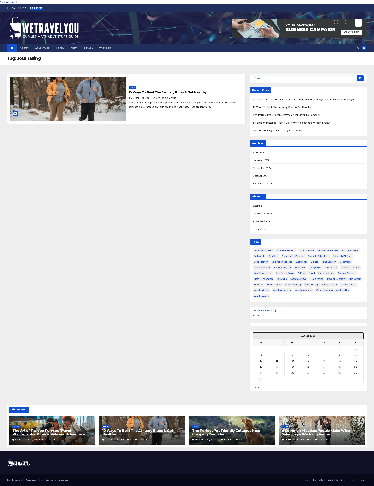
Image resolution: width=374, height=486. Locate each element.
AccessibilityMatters (263, 250)
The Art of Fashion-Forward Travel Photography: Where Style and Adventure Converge (303, 99)
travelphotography (336, 279)
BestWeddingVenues (328, 250)
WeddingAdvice (261, 290)
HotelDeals (300, 267)
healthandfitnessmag (264, 310)
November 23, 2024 (206, 440)
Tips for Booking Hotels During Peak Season (278, 130)
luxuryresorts (315, 267)
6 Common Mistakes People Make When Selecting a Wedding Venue (292, 122)
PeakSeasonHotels (263, 273)
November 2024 (262, 168)
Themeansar (62, 480)
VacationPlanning (293, 284)
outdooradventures (350, 267)
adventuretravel (306, 250)
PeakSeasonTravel (285, 273)
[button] (358, 48)
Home (305, 480)
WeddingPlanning (324, 290)
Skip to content (8, 2)
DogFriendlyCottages (282, 262)
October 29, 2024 (295, 440)
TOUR (73, 48)
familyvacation (329, 262)
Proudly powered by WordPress (22, 480)
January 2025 (261, 160)
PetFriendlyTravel (306, 273)
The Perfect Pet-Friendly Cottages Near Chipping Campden (286, 114)
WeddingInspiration (282, 290)
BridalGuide (259, 256)
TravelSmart (355, 279)
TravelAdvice (316, 279)
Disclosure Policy (262, 213)
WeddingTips (342, 290)
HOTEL (60, 48)
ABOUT (24, 48)
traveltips (258, 284)
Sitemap (257, 205)
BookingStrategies (350, 250)
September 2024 (262, 183)
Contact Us (259, 229)
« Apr (256, 387)
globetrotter (345, 262)
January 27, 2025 (141, 98)
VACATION (105, 48)
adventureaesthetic (285, 250)
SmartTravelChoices (263, 279)
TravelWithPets (274, 284)
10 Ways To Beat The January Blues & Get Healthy (167, 92)
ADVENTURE (42, 48)
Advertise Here (261, 221)
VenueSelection (329, 284)
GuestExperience (262, 267)
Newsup (49, 480)
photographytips (326, 273)
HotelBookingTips (282, 267)
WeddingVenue (261, 296)
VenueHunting (312, 284)
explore (314, 262)
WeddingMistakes (303, 290)
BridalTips (273, 256)
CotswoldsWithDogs (342, 256)
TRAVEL (88, 48)
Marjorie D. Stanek (166, 98)
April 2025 (259, 152)
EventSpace (301, 262)
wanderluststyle (348, 284)
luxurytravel (331, 267)
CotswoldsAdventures (318, 256)
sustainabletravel (298, 279)
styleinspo (282, 279)
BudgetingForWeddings (293, 256)
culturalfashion (261, 262)
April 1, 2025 (22, 440)
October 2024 (261, 175)
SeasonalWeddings (347, 273)
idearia (256, 315)
